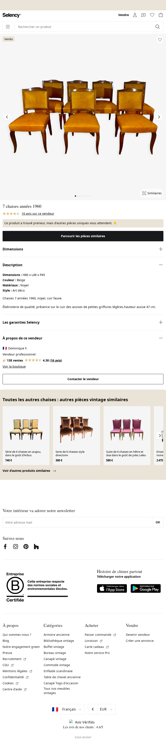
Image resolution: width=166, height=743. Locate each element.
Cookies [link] (11, 683)
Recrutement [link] (15, 659)
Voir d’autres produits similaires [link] (27, 471)
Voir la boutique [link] (14, 366)
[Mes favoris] (152, 15)
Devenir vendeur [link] (138, 635)
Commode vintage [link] (57, 665)
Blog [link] (6, 641)
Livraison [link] (94, 641)
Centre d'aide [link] (15, 689)
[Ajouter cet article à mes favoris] (160, 40)
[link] (12, 15)
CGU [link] (8, 665)
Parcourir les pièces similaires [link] (83, 236)
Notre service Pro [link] (97, 653)
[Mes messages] (143, 15)
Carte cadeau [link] (97, 647)
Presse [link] (7, 653)
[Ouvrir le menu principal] (8, 26)
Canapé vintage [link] (55, 659)
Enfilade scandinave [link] (58, 671)
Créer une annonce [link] (140, 641)
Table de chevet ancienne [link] (62, 677)
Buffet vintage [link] (54, 647)
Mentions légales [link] (18, 671)
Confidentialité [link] (16, 677)
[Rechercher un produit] (158, 26)
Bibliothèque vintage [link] (59, 641)
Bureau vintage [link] (55, 653)
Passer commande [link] (101, 635)
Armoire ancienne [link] (57, 635)
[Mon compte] (134, 15)
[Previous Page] (6, 117)
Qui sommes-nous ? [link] (17, 635)
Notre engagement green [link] (21, 647)
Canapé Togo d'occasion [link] (61, 683)
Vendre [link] (123, 15)
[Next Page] (159, 117)
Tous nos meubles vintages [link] (57, 690)
